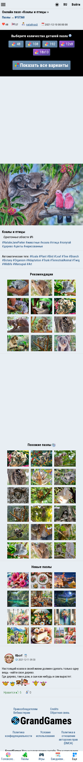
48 (18, 44)
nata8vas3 (32, 24)
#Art (29, 264)
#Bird (50, 256)
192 (52, 44)
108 (35, 44)
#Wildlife (7, 264)
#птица (54, 242)
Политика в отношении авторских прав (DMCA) (68, 737)
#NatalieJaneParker (13, 242)
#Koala (34, 256)
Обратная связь (60, 713)
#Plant (43, 256)
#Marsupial (19, 264)
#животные (33, 242)
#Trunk (46, 260)
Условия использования (45, 734)
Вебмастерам (21, 713)
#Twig (76, 260)
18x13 (44, 52)
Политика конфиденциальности (18, 734)
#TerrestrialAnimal (61, 260)
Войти (76, 4)
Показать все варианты (44, 65)
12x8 (69, 44)
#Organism (19, 260)
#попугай (65, 242)
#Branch (74, 256)
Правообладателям (25, 709)
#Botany (7, 260)
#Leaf (57, 256)
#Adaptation (33, 260)
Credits (54, 709)
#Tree (65, 256)
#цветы (18, 246)
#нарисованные (33, 246)
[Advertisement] (41, 120)
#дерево (7, 246)
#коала (44, 242)
